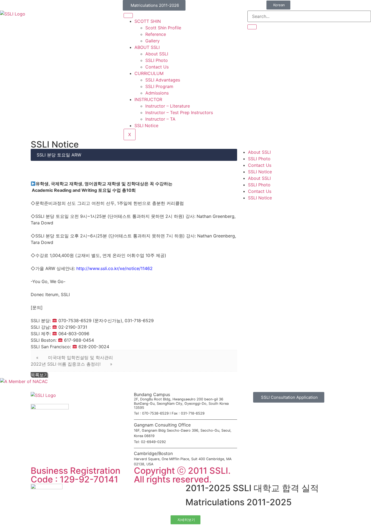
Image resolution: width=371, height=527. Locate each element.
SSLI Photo (156, 60)
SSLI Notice (146, 125)
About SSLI (156, 54)
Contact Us (157, 67)
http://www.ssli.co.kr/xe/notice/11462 (114, 268)
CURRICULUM (149, 73)
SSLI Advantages (162, 80)
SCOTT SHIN (147, 21)
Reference (155, 34)
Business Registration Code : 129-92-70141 (75, 475)
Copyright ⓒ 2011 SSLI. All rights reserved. (182, 475)
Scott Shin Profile (163, 27)
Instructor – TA (160, 119)
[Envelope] (274, 473)
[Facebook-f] (244, 473)
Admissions (157, 93)
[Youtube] (259, 473)
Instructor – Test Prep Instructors (179, 112)
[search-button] (252, 26)
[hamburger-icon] (128, 15)
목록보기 (39, 375)
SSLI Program (159, 86)
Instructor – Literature (167, 106)
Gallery (152, 40)
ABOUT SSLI (147, 47)
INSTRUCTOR (148, 99)
